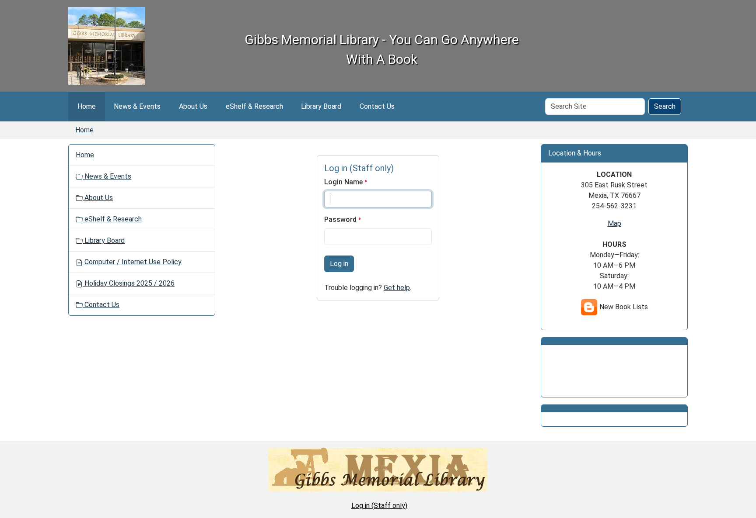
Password (341, 219)
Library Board (321, 106)
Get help (397, 287)
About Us (193, 106)
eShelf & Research (254, 106)
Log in (339, 263)
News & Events (137, 106)
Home (86, 106)
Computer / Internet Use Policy (132, 262)
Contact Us (377, 106)
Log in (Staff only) (379, 505)
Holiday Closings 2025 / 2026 (129, 283)
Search (665, 106)
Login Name (344, 182)
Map (614, 223)
